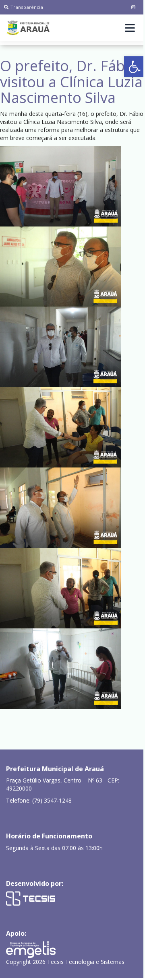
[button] (134, 66)
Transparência (26, 7)
